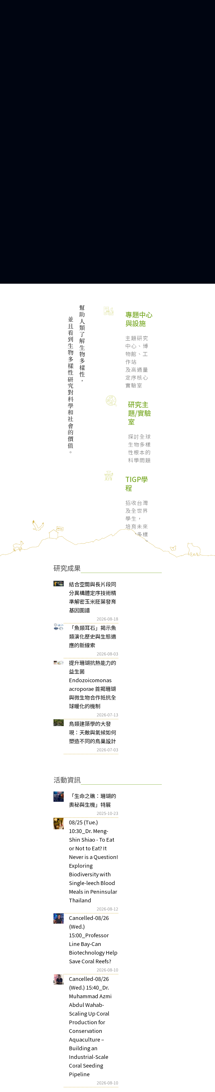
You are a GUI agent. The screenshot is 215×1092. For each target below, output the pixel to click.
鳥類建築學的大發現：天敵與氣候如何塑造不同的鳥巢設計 (92, 657)
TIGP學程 (127, 436)
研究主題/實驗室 (131, 329)
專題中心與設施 (130, 209)
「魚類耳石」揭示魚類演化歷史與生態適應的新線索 (92, 561)
